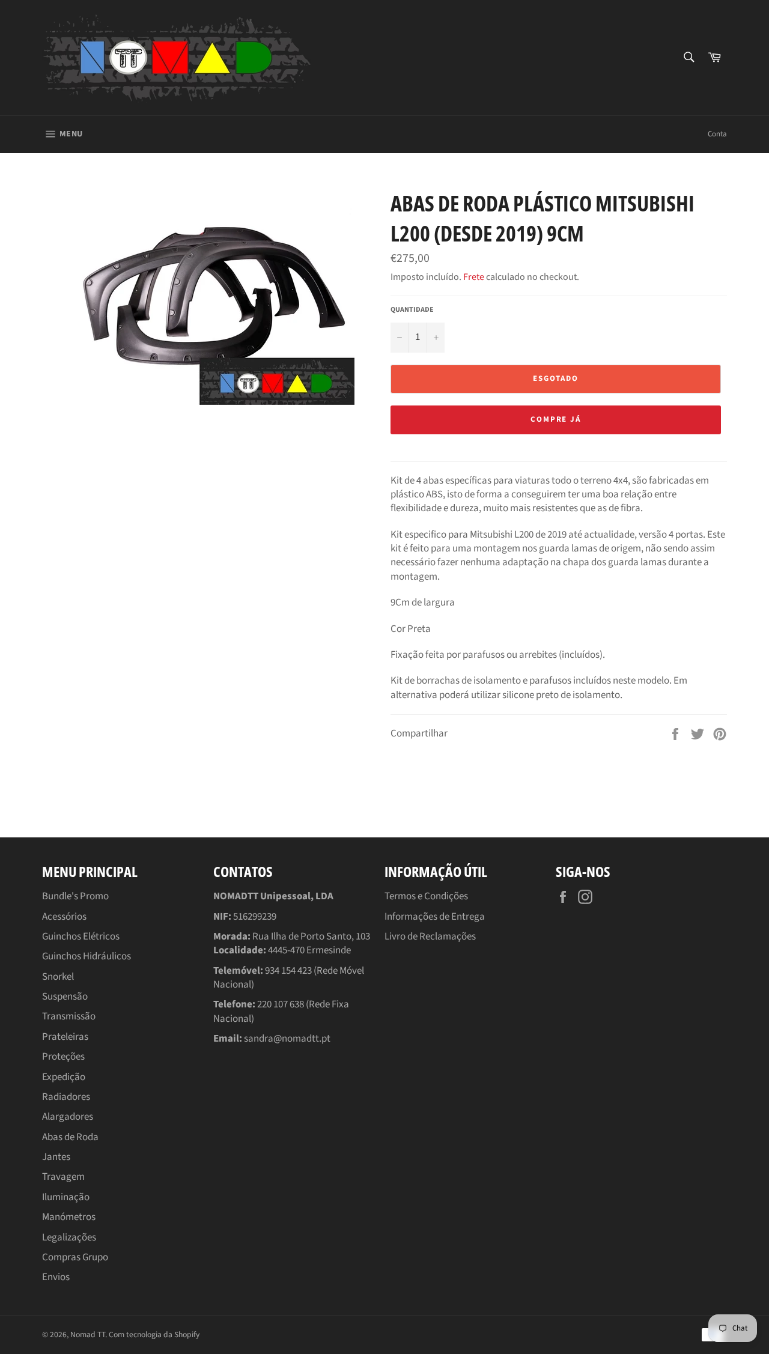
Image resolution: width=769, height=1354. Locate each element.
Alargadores (67, 1117)
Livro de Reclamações (430, 936)
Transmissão (69, 1016)
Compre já (556, 419)
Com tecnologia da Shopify (154, 1334)
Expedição (63, 1077)
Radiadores (66, 1097)
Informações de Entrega (434, 916)
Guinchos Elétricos (81, 936)
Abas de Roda (70, 1137)
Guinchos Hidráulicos (86, 956)
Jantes (56, 1157)
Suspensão (65, 996)
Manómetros (69, 1217)
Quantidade (412, 310)
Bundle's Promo (75, 896)
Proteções (63, 1056)
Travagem (63, 1177)
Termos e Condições (426, 896)
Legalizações (69, 1237)
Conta (717, 134)
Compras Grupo (75, 1257)
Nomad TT (87, 1334)
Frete (473, 277)
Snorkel (58, 977)
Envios (56, 1277)
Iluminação (66, 1197)
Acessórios (64, 916)
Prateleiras (65, 1037)
